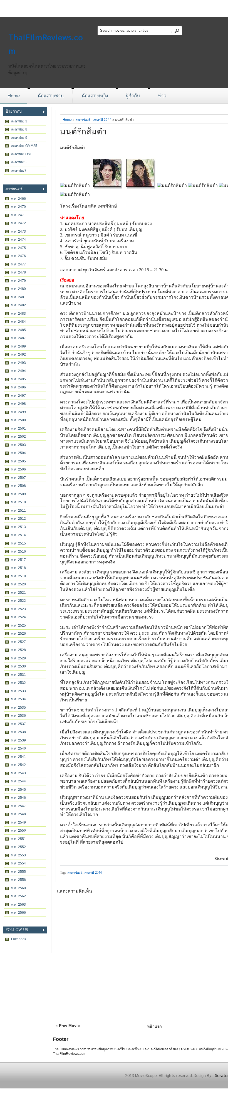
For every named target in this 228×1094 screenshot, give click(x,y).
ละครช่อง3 (83, 120)
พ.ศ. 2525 (18, 625)
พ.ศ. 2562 (18, 896)
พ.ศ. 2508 (18, 486)
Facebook (18, 939)
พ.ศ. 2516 (18, 551)
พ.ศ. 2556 (18, 880)
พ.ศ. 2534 (18, 699)
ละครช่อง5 (18, 162)
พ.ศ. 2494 (18, 371)
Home (14, 95)
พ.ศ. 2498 (18, 404)
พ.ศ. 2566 (18, 913)
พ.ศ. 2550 (18, 830)
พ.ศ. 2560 (18, 888)
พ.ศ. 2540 (18, 748)
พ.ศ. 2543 (18, 773)
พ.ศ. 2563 (18, 904)
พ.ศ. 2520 (18, 584)
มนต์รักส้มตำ (83, 131)
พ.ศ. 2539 (18, 740)
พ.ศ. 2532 (18, 683)
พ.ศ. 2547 (18, 806)
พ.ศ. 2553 (18, 855)
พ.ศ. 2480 (18, 289)
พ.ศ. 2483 (18, 314)
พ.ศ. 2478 (18, 272)
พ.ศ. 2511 (18, 510)
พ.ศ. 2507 (18, 478)
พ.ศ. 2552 (18, 847)
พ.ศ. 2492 (18, 354)
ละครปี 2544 (102, 120)
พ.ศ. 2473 (18, 231)
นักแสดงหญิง (94, 95)
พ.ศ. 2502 (18, 436)
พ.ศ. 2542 (18, 765)
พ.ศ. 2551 (18, 839)
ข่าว (162, 95)
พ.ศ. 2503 (18, 445)
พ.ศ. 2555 (18, 872)
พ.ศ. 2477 (18, 264)
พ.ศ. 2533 (18, 691)
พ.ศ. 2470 (18, 207)
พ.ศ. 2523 (18, 609)
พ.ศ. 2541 (18, 757)
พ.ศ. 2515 (18, 543)
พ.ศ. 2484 (18, 322)
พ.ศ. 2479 (18, 281)
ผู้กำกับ (133, 95)
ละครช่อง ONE (22, 154)
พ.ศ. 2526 (18, 633)
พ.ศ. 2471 (18, 215)
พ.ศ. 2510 (18, 502)
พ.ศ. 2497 (18, 396)
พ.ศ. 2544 (18, 781)
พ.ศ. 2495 (18, 379)
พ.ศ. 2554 (18, 863)
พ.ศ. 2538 (18, 732)
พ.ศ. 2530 (18, 666)
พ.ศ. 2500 (18, 420)
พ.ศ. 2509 (18, 494)
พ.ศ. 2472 (18, 223)
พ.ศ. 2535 (18, 707)
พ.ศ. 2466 (18, 199)
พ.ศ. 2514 (18, 535)
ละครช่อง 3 (19, 121)
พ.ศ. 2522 (18, 601)
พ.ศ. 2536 (18, 716)
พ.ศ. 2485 (18, 330)
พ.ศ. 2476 (18, 256)
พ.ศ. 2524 (18, 617)
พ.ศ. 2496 (18, 387)
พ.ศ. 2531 (18, 675)
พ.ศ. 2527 (18, 642)
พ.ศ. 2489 (18, 346)
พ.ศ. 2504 (18, 453)
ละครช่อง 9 (19, 138)
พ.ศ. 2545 (18, 790)
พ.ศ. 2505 (18, 461)
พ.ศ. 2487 (18, 338)
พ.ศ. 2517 (18, 560)
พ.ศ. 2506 (18, 469)
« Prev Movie (68, 1025)
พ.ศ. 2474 (18, 240)
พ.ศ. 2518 (18, 568)
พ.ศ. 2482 (18, 305)
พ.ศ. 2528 (18, 650)
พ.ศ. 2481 (18, 297)
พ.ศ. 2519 (18, 576)
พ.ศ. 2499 (18, 412)
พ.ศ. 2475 (18, 248)
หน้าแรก (154, 1026)
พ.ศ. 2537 (18, 724)
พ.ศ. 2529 (18, 658)
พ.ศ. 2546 (18, 798)
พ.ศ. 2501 (18, 428)
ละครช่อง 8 (19, 129)
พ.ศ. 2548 (18, 814)
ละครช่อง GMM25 (24, 146)
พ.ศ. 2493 (18, 363)
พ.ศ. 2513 (18, 527)
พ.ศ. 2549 (18, 822)
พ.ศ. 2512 (18, 519)
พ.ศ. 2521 (18, 593)
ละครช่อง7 (18, 171)
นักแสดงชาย (51, 95)
